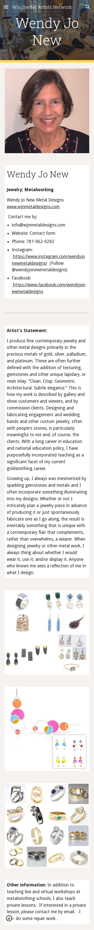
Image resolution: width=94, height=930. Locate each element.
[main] (47, 31)
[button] (6, 7)
